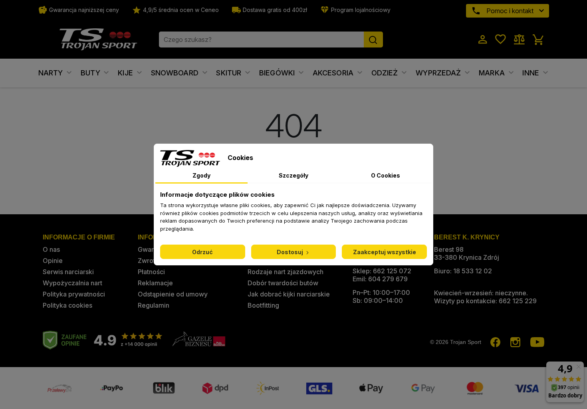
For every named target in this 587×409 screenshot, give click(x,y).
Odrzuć (202, 252)
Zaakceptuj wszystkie (384, 252)
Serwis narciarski (68, 272)
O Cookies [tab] (385, 175)
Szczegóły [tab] (293, 175)
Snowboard (176, 73)
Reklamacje (155, 283)
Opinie (53, 261)
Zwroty (148, 261)
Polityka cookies (67, 305)
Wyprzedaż (439, 73)
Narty (51, 73)
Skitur (229, 73)
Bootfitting (263, 305)
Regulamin (153, 305)
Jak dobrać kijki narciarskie (289, 294)
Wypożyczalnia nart (72, 283)
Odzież (385, 73)
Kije (126, 73)
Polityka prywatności (74, 294)
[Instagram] (515, 342)
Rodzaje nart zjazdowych (285, 272)
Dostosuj (290, 252)
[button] (486, 39)
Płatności (151, 272)
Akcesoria (334, 73)
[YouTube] (537, 342)
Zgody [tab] (201, 175)
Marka (493, 73)
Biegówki (278, 73)
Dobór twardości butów (283, 283)
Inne (531, 73)
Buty (91, 73)
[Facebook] (495, 342)
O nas (51, 249)
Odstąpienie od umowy (173, 294)
